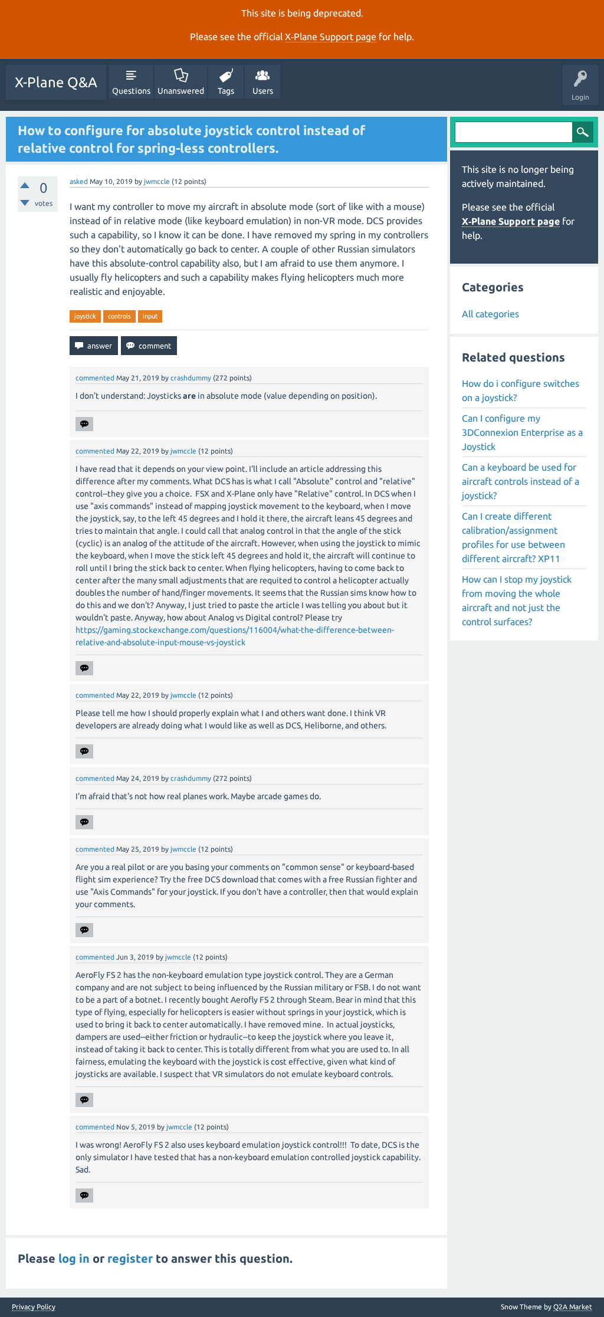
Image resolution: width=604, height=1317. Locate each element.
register (130, 1258)
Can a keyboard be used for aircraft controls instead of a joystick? (520, 481)
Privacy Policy (33, 1307)
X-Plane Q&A (56, 82)
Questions (131, 91)
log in (74, 1258)
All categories (490, 313)
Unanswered (180, 91)
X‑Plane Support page (330, 36)
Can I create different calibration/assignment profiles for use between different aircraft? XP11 (513, 537)
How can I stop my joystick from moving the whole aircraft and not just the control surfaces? (517, 600)
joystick (85, 316)
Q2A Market (572, 1307)
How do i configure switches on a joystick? (520, 390)
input (150, 316)
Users (262, 91)
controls (119, 316)
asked (79, 181)
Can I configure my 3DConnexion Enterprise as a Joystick (522, 432)
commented (95, 378)
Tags (226, 91)
